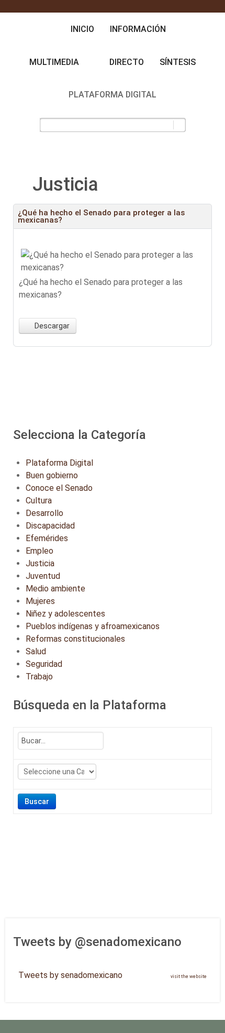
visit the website (189, 976)
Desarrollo (44, 513)
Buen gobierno (52, 475)
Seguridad (44, 664)
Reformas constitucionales (75, 639)
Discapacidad (50, 526)
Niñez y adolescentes (65, 614)
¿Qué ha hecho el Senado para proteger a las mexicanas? (101, 216)
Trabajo (39, 677)
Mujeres (40, 601)
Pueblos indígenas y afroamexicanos (93, 626)
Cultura (39, 500)
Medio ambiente (55, 589)
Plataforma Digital (59, 463)
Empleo (39, 551)
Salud (36, 651)
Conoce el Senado (59, 488)
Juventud (43, 576)
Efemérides (47, 538)
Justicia (40, 563)
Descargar (51, 326)
